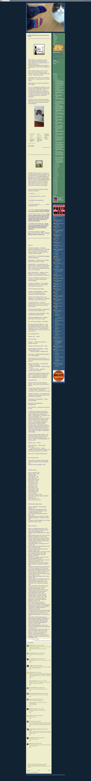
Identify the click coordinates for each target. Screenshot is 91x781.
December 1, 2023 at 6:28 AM (37, 665)
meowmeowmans (32, 737)
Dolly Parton (57, 236)
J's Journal (57, 349)
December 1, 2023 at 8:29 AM (43, 693)
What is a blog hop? (31, 145)
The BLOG (56, 256)
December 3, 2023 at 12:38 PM (37, 743)
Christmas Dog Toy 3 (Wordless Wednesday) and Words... (59, 110)
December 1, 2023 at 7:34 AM (36, 672)
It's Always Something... (59, 363)
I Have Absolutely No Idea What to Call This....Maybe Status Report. (58, 365)
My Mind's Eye (31, 708)
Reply (30, 650)
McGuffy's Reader (58, 334)
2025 (55, 76)
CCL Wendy (31, 665)
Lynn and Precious (32, 658)
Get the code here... (31, 146)
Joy (55, 239)
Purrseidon (57, 253)
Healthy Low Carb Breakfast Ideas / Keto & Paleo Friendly (59, 357)
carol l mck (31, 699)
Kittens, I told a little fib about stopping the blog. (59, 300)
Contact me (55, 41)
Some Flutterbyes (57, 281)
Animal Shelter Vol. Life (32, 141)
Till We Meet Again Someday (59, 296)
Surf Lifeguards (43, 438)
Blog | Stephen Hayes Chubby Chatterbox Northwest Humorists (58, 341)
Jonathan (55, 39)
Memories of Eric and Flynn (47, 134)
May (55, 171)
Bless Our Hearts (57, 226)
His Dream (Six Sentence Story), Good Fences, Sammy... (58, 128)
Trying (56, 227)
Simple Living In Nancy (59, 295)
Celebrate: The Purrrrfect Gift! (59, 318)
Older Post (49, 770)
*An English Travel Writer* (59, 278)
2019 (55, 181)
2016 (55, 185)
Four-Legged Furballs (43, 178)
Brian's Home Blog (32, 687)
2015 (55, 186)
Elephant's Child (32, 645)
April (56, 172)
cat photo (39, 640)
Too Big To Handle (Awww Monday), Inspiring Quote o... (59, 154)
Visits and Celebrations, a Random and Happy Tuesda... (59, 96)
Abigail (36, 640)
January (56, 176)
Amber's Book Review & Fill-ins (39, 139)
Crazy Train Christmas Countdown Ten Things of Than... (59, 123)
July (55, 168)
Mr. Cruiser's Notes (58, 286)
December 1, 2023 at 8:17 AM (40, 687)
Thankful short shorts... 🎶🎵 (59, 232)
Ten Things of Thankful (59, 269)
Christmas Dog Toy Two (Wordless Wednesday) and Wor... (59, 131)
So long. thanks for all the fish (59, 360)
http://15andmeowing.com (59, 223)
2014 (55, 187)
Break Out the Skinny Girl (59, 320)
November (56, 163)
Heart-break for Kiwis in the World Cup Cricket (59, 311)
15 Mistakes (56, 254)
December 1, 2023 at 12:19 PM (39, 708)
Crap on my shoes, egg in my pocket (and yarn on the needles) (59, 231)
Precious (31, 137)
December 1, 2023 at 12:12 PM (38, 699)
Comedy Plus (31, 66)
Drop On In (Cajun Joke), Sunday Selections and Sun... (59, 140)
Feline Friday (32, 134)
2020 (55, 180)
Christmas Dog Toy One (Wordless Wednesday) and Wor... (59, 149)
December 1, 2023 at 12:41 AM (39, 645)
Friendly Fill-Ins (47, 640)
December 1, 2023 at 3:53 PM (37, 715)
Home (39, 770)
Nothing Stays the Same (58, 275)
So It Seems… (57, 321)
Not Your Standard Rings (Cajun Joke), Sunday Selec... (58, 120)
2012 (55, 190)
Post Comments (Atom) (34, 772)
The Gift (56, 293)
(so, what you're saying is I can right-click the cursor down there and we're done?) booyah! (59, 271)
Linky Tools (43, 147)
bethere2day (57, 266)
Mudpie (38, 134)
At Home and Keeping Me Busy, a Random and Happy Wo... (59, 114)
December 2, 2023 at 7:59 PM (39, 737)
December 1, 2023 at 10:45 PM (36, 721)
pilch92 (30, 672)
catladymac (31, 715)
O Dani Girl (31, 135)
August (56, 167)
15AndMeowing (43, 175)
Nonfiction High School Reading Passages (58, 260)
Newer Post (28, 770)
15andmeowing (39, 135)
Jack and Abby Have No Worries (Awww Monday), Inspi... (59, 117)
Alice (54, 40)
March (56, 173)
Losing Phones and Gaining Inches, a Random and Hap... (59, 134)
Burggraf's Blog (57, 353)
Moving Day (56, 328)
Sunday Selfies (57, 224)
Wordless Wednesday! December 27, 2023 (58, 290)
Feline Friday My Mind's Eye (32, 139)
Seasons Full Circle (58, 310)
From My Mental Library (59, 220)
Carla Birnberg (57, 314)
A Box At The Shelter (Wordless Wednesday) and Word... (59, 93)
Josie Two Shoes (58, 337)
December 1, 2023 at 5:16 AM (40, 658)
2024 (55, 77)
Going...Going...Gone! (58, 347)
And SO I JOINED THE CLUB (59, 263)
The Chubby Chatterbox (59, 346)
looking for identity (58, 283)
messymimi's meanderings (37, 4)
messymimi (61, 197)
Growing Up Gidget (46, 138)
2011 (55, 191)
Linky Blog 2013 (48, 147)
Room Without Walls (58, 280)
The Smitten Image (58, 331)
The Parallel (56, 303)
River (30, 721)
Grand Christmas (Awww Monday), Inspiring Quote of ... (59, 99)
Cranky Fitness (57, 245)
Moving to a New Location (58, 338)
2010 (55, 192)
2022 (55, 177)
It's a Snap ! (57, 288)
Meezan (30, 743)
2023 (55, 78)
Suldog (56, 292)
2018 (55, 182)
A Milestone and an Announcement (57, 343)
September (56, 166)
